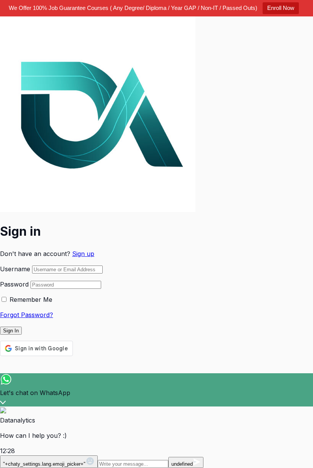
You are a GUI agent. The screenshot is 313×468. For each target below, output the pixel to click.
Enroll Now (280, 8)
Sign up (83, 253)
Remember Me (31, 299)
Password (14, 284)
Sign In (11, 331)
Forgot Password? (26, 315)
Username (15, 269)
